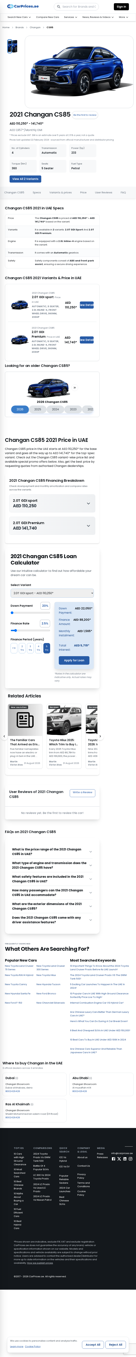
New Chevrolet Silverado (50, 1002)
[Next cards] (100, 736)
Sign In (121, 7)
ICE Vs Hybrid (63, 1159)
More (122, 17)
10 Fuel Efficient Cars (18, 1212)
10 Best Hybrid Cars (17, 1224)
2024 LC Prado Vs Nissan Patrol (42, 1198)
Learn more (16, 1346)
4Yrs (38, 648)
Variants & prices (60, 192)
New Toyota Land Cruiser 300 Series (50, 967)
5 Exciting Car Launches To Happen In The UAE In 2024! (97, 986)
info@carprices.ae (122, 1153)
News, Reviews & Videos (96, 17)
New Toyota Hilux (46, 975)
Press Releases (102, 1155)
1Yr (14, 648)
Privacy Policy (81, 1176)
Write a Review (82, 792)
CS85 (50, 27)
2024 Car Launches (64, 1189)
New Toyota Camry (16, 984)
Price (83, 192)
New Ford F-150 (13, 1002)
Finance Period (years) (27, 639)
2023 (73, 409)
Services (69, 17)
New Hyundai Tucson (48, 984)
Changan (35, 27)
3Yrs (30, 648)
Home (6, 27)
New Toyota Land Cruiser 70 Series (19, 967)
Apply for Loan (74, 660)
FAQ (123, 192)
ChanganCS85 (14, 192)
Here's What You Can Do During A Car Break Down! (99, 1021)
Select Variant (21, 585)
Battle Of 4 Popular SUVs (41, 1167)
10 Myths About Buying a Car (19, 1199)
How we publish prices (40, 1263)
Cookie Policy (81, 1193)
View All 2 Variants (25, 179)
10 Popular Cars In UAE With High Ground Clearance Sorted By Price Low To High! (99, 995)
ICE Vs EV (64, 1166)
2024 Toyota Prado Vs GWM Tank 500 (41, 1157)
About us (82, 1157)
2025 (37, 409)
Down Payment (22, 606)
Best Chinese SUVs (64, 1200)
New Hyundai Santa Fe (17, 993)
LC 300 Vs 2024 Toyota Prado (41, 1176)
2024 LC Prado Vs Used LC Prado (41, 1188)
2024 (55, 409)
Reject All (115, 1345)
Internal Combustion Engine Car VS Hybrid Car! (97, 1002)
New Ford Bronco (46, 993)
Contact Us (83, 1166)
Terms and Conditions (83, 1184)
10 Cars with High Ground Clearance (20, 1159)
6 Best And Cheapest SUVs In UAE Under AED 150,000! (100, 1030)
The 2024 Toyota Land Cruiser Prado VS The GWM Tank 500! (98, 976)
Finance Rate (20, 623)
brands (20, 27)
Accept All (93, 1345)
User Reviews (103, 192)
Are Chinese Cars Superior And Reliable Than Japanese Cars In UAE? (96, 1050)
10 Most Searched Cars (19, 1173)
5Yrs (46, 648)
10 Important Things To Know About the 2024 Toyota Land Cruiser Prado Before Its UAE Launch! (99, 967)
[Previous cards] (4, 736)
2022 (91, 409)
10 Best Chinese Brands (18, 1185)
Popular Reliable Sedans (64, 1179)
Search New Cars (18, 17)
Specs (37, 192)
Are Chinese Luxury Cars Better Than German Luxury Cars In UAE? (99, 1013)
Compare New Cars (47, 17)
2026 (20, 409)
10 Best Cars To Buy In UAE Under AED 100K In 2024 (98, 1039)
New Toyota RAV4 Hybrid (19, 975)
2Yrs (22, 648)
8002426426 (12, 1091)
